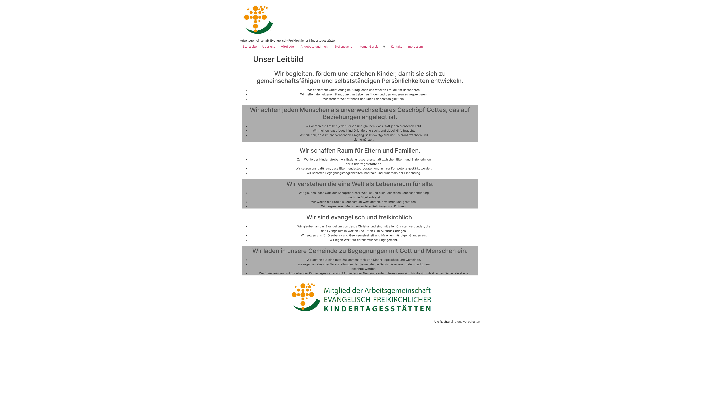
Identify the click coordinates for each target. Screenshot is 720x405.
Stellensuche (343, 46)
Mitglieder (288, 46)
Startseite (250, 46)
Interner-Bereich (369, 46)
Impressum (415, 46)
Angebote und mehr (315, 46)
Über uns (268, 46)
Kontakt (396, 46)
